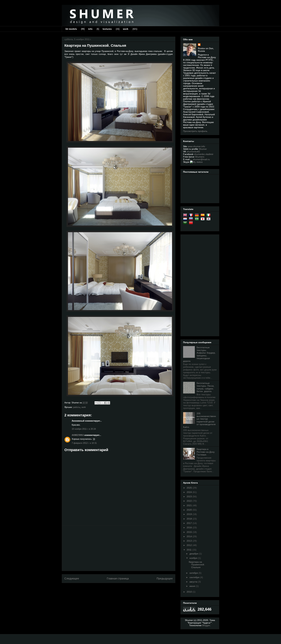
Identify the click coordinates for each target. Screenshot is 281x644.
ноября (193, 558)
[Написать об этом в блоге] (99, 403)
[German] (197, 215)
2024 (190, 492)
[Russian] (191, 219)
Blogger (206, 625)
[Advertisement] (118, 548)
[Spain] (203, 215)
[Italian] (209, 215)
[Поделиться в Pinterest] (108, 403)
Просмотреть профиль (195, 131)
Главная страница (118, 578)
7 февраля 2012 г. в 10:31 (84, 443)
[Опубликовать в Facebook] (105, 403)
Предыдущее (165, 578)
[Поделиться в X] (102, 403)
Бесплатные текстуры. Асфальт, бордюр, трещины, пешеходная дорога (199, 354)
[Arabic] (185, 223)
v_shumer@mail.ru (200, 159)
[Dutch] (185, 219)
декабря (194, 553)
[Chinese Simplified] (191, 223)
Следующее (71, 578)
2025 (190, 487)
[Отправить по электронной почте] (96, 403)
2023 (190, 496)
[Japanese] (203, 219)
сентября (194, 577)
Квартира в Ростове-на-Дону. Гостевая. (206, 452)
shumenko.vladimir (203, 154)
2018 (190, 518)
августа (193, 581)
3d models (71, 29)
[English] (185, 215)
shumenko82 (193, 151)
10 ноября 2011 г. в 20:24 (84, 429)
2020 (190, 510)
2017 (190, 523)
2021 (190, 505)
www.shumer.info (196, 146)
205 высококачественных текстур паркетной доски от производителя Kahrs (199, 420)
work (125, 29)
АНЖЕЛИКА (78, 435)
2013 (190, 541)
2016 (190, 527)
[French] (191, 215)
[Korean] (209, 219)
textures (107, 29)
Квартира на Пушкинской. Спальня (197, 565)
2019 (190, 514)
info (90, 29)
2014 (190, 536)
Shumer (203, 149)
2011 (189, 549)
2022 (190, 501)
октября (194, 573)
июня (192, 586)
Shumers (199, 156)
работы (76, 407)
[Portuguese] (197, 219)
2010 (190, 591)
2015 (190, 532)
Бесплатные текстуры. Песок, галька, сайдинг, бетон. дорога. (205, 387)
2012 (190, 545)
